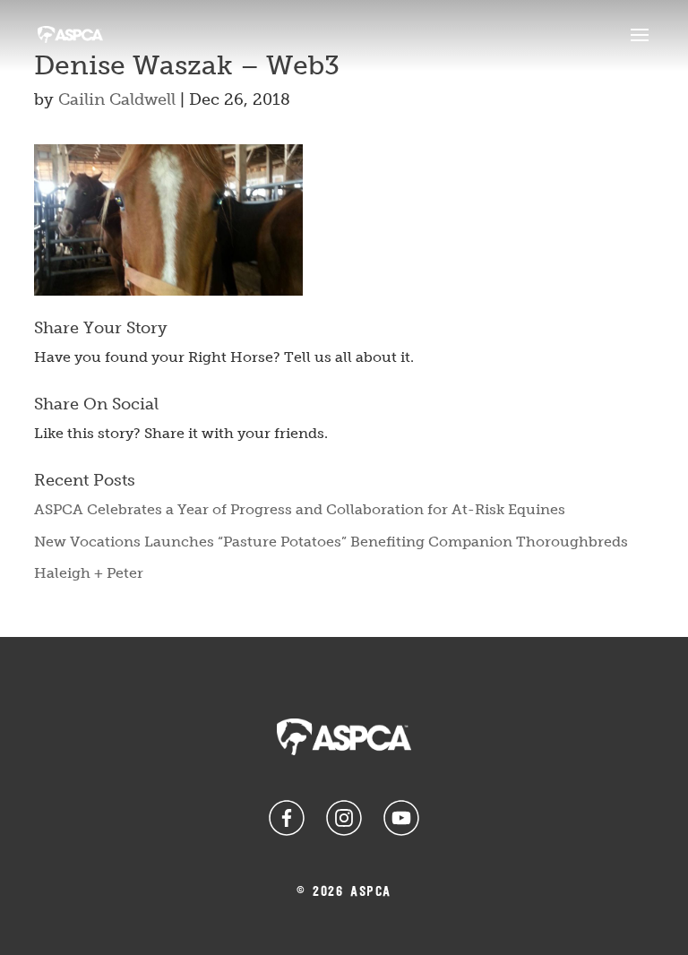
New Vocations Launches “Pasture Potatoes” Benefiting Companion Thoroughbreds (331, 541)
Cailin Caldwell (117, 99)
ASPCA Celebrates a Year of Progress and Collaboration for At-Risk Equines (299, 509)
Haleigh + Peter (88, 572)
